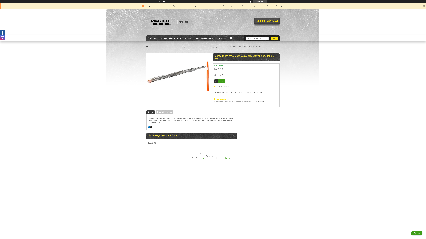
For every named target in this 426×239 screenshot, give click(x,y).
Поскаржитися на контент (208, 158)
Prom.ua (223, 154)
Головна (152, 38)
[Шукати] (274, 38)
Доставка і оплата (204, 38)
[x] (151, 127)
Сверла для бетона (201, 47)
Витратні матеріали (172, 47)
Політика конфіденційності (225, 158)
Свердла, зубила (186, 47)
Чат (418, 233)
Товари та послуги (169, 38)
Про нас (188, 38)
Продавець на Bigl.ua (213, 156)
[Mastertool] (160, 22)
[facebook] (149, 127)
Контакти (221, 38)
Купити (221, 81)
